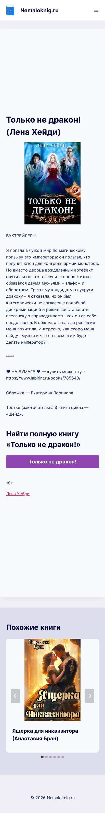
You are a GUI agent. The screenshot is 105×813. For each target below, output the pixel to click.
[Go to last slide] (15, 696)
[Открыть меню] (96, 10)
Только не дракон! (52, 462)
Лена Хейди (18, 493)
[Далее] (89, 696)
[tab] (42, 757)
